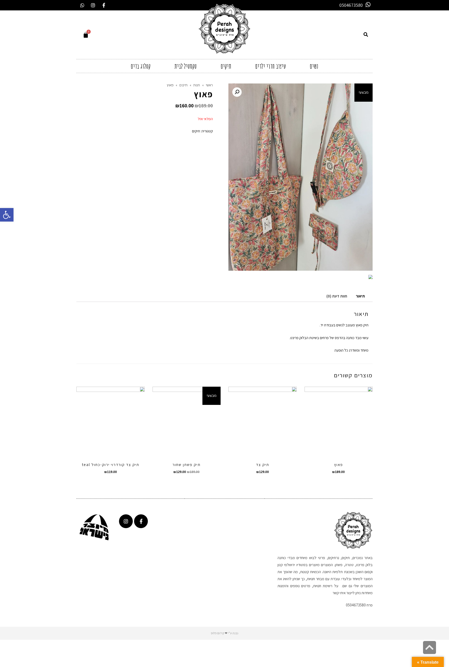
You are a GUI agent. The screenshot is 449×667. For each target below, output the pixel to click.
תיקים (226, 66)
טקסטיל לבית (185, 66)
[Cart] (85, 34)
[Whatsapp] (82, 5)
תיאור (360, 296)
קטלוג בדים (140, 66)
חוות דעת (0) (336, 296)
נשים (314, 66)
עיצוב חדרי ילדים (270, 66)
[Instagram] (93, 5)
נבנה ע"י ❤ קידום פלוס (224, 633)
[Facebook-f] (103, 5)
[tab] (360, 296)
